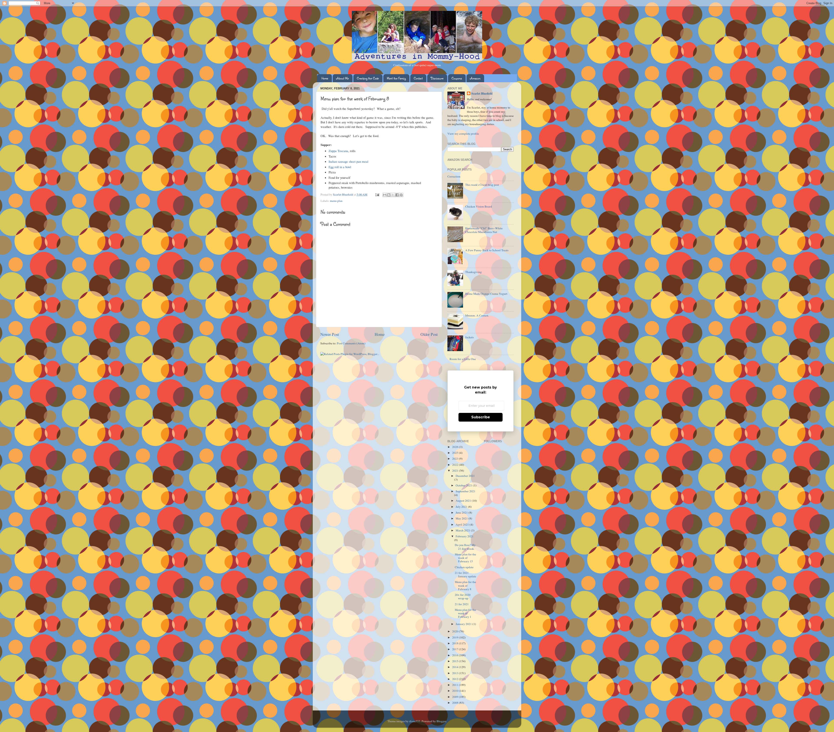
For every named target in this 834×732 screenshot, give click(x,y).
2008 (455, 703)
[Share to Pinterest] (401, 195)
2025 (455, 453)
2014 (455, 667)
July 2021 (462, 507)
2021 (455, 470)
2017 (455, 649)
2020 (455, 631)
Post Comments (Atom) (351, 343)
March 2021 (463, 530)
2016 (455, 655)
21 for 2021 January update (465, 574)
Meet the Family (396, 78)
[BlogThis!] (389, 195)
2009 (455, 697)
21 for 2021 (462, 604)
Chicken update (464, 567)
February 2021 (464, 536)
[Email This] (384, 195)
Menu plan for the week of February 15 (465, 557)
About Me (342, 78)
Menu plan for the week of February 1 (465, 613)
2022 (455, 465)
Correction (453, 176)
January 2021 (464, 624)
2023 (455, 459)
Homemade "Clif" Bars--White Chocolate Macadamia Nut (484, 230)
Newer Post (329, 334)
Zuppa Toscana (338, 151)
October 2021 (464, 485)
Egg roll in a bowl (340, 167)
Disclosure (437, 78)
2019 (455, 637)
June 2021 (462, 512)
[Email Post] (377, 194)
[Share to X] (393, 195)
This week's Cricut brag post (482, 185)
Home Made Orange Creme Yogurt (486, 294)
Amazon (475, 78)
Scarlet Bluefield (482, 94)
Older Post (429, 334)
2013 (455, 673)
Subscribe (480, 417)
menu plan (336, 201)
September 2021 (465, 491)
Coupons (457, 78)
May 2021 (462, 518)
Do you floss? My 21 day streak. (465, 546)
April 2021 (463, 524)
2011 (455, 685)
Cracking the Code (368, 78)
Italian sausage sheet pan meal (348, 161)
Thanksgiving (473, 272)
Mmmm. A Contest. (477, 315)
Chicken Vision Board (478, 206)
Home (324, 78)
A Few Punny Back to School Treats (486, 250)
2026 (455, 447)
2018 (455, 643)
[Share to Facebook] (397, 195)
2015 (455, 661)
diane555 (414, 721)
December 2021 (465, 476)
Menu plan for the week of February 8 (465, 585)
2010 (455, 691)
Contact (418, 78)
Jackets (469, 337)
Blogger (441, 721)
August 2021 (464, 501)
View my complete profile (463, 134)
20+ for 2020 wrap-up (462, 596)
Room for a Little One (463, 359)
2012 (455, 679)
